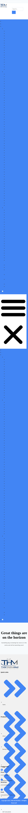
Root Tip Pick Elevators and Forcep (14, 86)
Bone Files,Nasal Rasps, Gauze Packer (15, 217)
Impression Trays (9, 160)
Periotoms (8, 198)
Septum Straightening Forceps (13, 267)
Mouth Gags (8, 172)
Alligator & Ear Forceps (11, 212)
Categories (6, 26)
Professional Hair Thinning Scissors (14, 52)
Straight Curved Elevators (11, 93)
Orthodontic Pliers (10, 179)
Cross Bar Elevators (10, 136)
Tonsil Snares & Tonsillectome (13, 284)
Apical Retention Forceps (11, 117)
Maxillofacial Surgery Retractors (13, 253)
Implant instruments (10, 157)
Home (3, 21)
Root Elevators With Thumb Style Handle (15, 81)
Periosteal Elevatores (10, 195)
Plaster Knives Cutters (11, 200)
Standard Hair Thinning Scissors (13, 64)
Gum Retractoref (9, 152)
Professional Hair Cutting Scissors (14, 50)
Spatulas (7, 88)
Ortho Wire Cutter (9, 174)
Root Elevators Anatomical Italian (13, 74)
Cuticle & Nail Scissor (10, 36)
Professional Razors (10, 55)
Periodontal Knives (10, 191)
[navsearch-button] (13, 6)
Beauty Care (7, 28)
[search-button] (14, 12)
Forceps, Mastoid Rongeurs (12, 231)
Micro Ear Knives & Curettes (12, 243)
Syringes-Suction (9, 102)
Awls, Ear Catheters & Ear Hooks (13, 215)
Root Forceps (8, 83)
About (4, 23)
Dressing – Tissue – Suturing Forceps (15, 141)
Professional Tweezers (11, 57)
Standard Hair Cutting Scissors (13, 62)
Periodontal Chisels (10, 183)
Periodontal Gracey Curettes (12, 188)
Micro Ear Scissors (10, 246)
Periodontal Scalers (10, 193)
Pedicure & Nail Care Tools (12, 47)
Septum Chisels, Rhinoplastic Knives (14, 265)
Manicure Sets (9, 45)
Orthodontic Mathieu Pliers (12, 176)
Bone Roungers (9, 121)
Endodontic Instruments (11, 143)
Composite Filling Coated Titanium (14, 129)
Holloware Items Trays (11, 155)
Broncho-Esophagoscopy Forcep (13, 219)
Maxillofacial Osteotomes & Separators (15, 236)
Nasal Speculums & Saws (11, 250)
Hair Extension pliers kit (11, 43)
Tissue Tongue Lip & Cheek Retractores (15, 105)
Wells (6, 110)
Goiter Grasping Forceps (11, 234)
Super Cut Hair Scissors (11, 67)
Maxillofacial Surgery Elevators (13, 238)
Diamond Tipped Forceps (11, 138)
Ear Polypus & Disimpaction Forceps (14, 222)
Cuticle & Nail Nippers (11, 33)
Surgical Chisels (9, 98)
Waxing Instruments (10, 107)
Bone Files (8, 119)
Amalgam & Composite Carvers (13, 114)
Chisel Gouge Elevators (11, 126)
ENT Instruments (8, 207)
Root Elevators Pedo (10, 76)
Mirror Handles (9, 164)
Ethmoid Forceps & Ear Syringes (13, 229)
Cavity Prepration (9, 124)
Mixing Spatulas (9, 169)
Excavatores (8, 148)
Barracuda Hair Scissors (11, 31)
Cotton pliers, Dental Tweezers (13, 133)
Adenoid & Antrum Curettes (12, 210)
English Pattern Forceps (11, 145)
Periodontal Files (9, 186)
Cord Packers (8, 131)
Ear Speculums (9, 226)
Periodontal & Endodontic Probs (13, 181)
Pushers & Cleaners (10, 59)
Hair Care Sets (9, 38)
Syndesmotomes (9, 100)
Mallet (6, 162)
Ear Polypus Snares (10, 224)
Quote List (7, 291)
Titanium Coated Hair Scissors (13, 69)
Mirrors (7, 167)
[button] (13, 321)
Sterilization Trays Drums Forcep (13, 90)
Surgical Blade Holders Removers (13, 95)
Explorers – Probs (9, 150)
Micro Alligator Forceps (11, 241)
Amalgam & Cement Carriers (12, 112)
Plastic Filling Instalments (12, 203)
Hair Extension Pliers (10, 40)
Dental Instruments (8, 71)
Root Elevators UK (10, 78)
